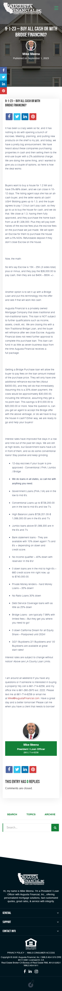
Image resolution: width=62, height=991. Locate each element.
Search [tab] (12, 814)
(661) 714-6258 (31, 753)
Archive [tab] (50, 814)
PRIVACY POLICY (15, 953)
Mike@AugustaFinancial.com (23, 698)
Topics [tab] (31, 814)
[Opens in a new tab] (3, 70)
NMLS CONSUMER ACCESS (41, 953)
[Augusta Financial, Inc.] (22, 8)
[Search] (55, 827)
